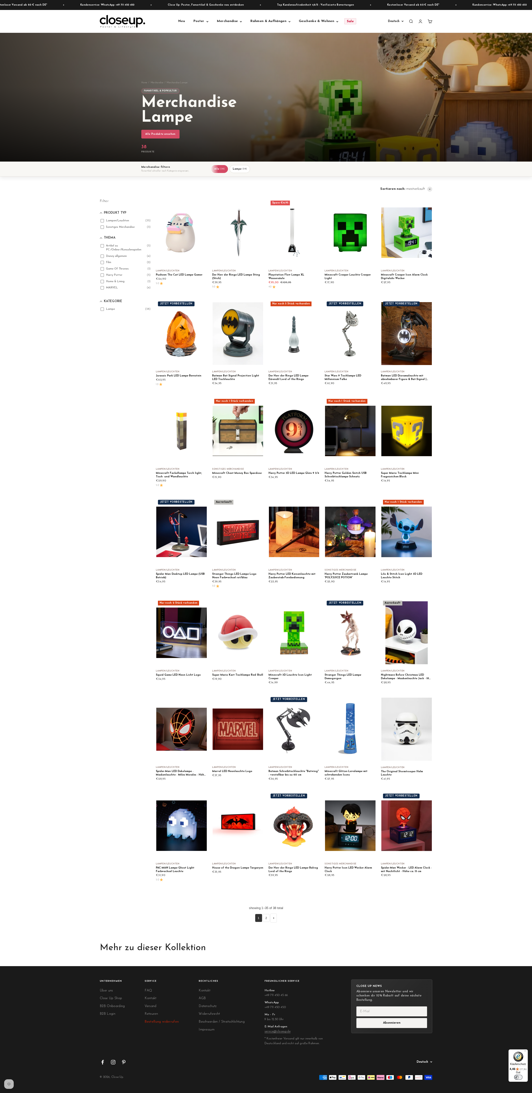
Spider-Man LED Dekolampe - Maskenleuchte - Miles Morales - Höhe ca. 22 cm (181, 773)
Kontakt (150, 998)
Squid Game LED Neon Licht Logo (178, 675)
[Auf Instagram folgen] (113, 1062)
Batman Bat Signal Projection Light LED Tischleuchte (235, 378)
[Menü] (525, 1051)
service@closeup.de (278, 1031)
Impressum (206, 1029)
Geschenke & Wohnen (316, 21)
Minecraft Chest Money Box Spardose (237, 473)
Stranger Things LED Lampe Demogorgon (343, 677)
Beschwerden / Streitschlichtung (222, 1021)
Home (144, 83)
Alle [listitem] (219, 169)
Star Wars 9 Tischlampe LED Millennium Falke (343, 378)
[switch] (518, 1077)
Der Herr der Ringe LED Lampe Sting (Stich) (236, 277)
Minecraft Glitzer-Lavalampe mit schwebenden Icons (346, 773)
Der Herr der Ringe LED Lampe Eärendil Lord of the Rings (288, 378)
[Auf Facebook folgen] (102, 1062)
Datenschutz (208, 1006)
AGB (202, 998)
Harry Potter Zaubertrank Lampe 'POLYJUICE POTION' (346, 576)
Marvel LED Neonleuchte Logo (232, 771)
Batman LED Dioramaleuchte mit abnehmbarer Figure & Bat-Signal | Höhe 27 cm (403, 378)
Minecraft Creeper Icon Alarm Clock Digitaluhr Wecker (404, 277)
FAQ (148, 990)
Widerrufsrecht (209, 1014)
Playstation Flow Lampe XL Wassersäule (286, 277)
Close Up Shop (111, 998)
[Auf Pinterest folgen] (124, 1062)
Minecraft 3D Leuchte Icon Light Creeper (290, 677)
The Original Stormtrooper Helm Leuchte (402, 773)
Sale (350, 21)
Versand (150, 1006)
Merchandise (227, 21)
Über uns (106, 990)
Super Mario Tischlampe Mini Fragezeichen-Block (400, 475)
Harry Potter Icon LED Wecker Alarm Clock (348, 870)
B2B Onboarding (112, 1006)
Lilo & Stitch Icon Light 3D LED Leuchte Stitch (401, 576)
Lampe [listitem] (240, 169)
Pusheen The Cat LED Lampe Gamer (179, 275)
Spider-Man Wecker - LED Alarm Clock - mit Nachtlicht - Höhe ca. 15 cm (406, 870)
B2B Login (107, 1014)
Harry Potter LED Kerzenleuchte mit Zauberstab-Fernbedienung (291, 576)
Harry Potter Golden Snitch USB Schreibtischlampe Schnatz (346, 475)
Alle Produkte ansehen (160, 134)
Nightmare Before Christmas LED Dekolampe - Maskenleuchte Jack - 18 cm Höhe (405, 677)
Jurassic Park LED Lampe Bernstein (178, 376)
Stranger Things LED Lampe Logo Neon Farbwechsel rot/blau (234, 576)
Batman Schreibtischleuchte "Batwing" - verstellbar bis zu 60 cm (293, 773)
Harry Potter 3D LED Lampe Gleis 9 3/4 (293, 473)
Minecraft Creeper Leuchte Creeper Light (348, 277)
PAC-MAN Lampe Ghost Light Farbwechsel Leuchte (175, 870)
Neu (181, 21)
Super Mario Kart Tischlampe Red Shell (237, 675)
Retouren (151, 1014)
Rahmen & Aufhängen (268, 21)
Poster (198, 21)
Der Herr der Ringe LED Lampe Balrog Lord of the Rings (293, 870)
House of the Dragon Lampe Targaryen (237, 868)
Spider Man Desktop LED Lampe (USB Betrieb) (180, 576)
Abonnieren (391, 1022)
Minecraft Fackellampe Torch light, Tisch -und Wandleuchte (179, 475)
